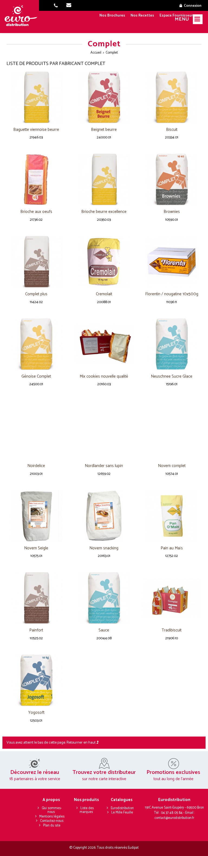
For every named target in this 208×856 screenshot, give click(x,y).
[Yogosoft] (36, 680)
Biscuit (171, 130)
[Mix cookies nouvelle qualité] (104, 344)
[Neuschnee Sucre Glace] (171, 344)
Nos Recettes (142, 15)
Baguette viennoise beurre (36, 130)
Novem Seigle (36, 548)
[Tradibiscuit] (171, 598)
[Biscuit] (171, 97)
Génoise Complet (36, 377)
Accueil (95, 52)
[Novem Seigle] (36, 516)
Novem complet (172, 466)
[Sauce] (104, 598)
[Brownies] (171, 179)
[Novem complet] (171, 429)
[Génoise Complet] (36, 344)
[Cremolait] (104, 262)
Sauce (104, 630)
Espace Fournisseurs (177, 15)
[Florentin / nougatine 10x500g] (171, 262)
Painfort (36, 630)
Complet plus (36, 294)
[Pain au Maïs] (171, 516)
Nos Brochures (112, 15)
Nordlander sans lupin (104, 466)
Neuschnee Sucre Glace (171, 377)
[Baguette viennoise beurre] (36, 97)
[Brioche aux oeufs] (36, 179)
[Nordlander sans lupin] (104, 429)
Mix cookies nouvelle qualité (104, 377)
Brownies (172, 212)
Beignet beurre (104, 130)
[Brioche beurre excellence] (104, 179)
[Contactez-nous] (70, 6)
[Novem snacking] (104, 516)
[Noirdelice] (36, 429)
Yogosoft (36, 713)
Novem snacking (103, 548)
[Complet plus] (36, 262)
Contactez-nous (51, 821)
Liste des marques (87, 810)
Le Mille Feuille (122, 812)
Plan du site (51, 825)
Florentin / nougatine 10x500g (171, 294)
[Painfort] (36, 598)
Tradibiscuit (171, 630)
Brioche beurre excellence (103, 212)
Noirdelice (36, 466)
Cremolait (104, 294)
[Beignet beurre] (104, 97)
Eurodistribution (122, 808)
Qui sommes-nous (52, 810)
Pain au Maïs (172, 548)
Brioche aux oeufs (36, 212)
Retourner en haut (81, 743)
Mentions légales (51, 816)
